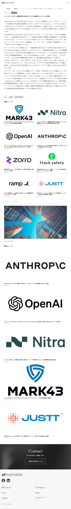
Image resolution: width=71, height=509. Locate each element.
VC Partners (40, 487)
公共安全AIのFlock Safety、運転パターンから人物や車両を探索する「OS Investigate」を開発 (51, 170)
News (15, 8)
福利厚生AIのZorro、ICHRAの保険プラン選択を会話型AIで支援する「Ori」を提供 (19, 170)
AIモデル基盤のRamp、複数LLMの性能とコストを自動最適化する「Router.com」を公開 (19, 193)
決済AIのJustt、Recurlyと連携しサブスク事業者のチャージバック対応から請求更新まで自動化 (51, 193)
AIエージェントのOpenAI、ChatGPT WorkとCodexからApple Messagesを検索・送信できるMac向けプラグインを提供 (18, 146)
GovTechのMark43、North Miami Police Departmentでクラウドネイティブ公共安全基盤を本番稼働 (18, 122)
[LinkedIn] (8, 480)
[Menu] (68, 3)
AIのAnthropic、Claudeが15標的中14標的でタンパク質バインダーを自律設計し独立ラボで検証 (52, 146)
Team (4, 493)
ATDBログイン (39, 498)
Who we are (6, 487)
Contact (5, 498)
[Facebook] (3, 480)
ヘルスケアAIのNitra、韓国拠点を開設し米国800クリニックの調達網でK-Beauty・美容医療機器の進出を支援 (51, 122)
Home (8, 8)
